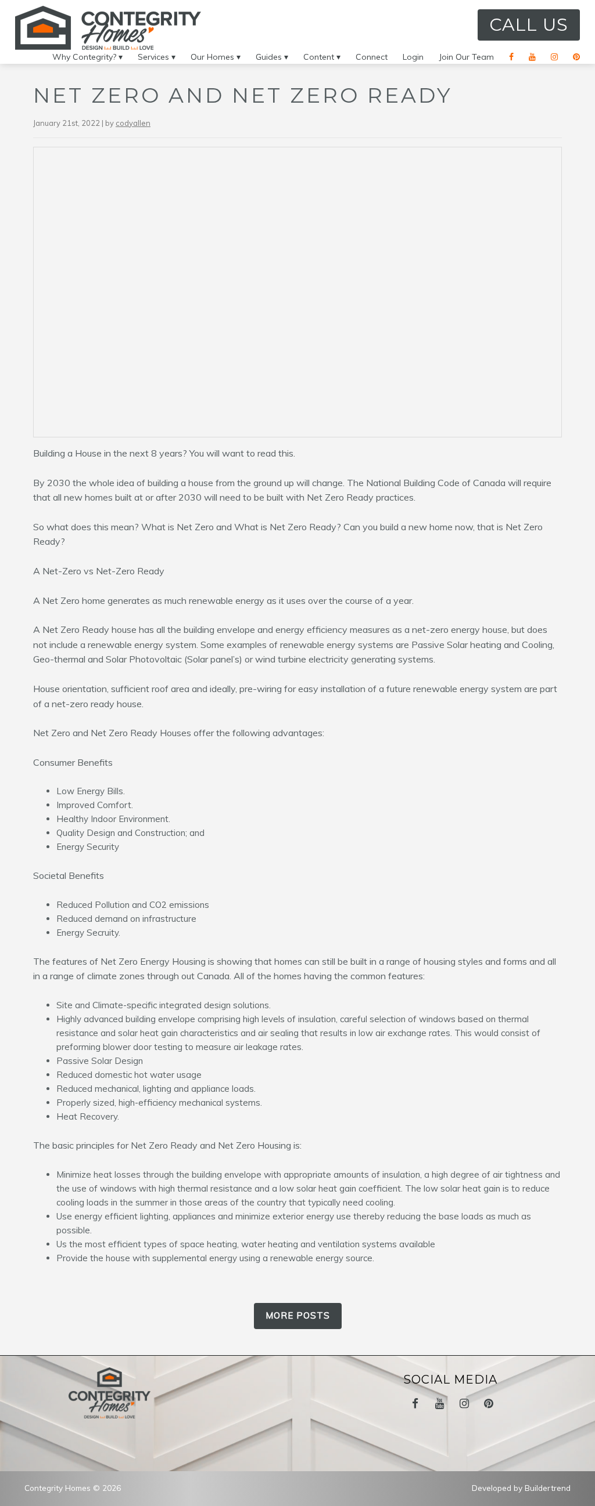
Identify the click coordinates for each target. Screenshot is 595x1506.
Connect (372, 57)
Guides (269, 57)
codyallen (133, 123)
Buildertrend (548, 1488)
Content (318, 57)
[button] (297, 292)
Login (413, 57)
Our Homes (212, 57)
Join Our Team (466, 57)
